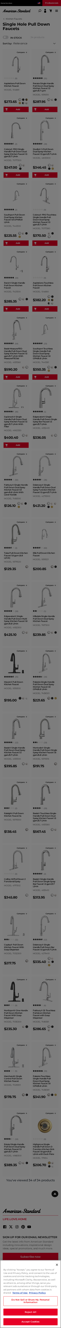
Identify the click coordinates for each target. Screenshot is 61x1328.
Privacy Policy (37, 1292)
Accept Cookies (31, 1321)
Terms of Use (20, 1292)
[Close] (57, 1264)
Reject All (30, 1312)
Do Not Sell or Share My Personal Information (30, 1301)
